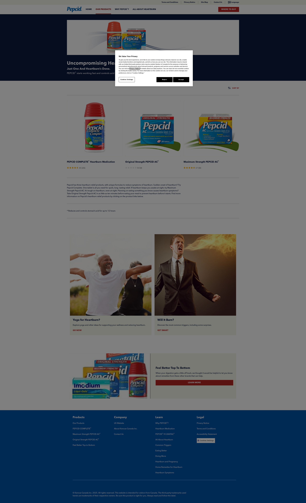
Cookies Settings (126, 79)
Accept (181, 79)
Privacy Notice (135, 68)
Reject (164, 79)
